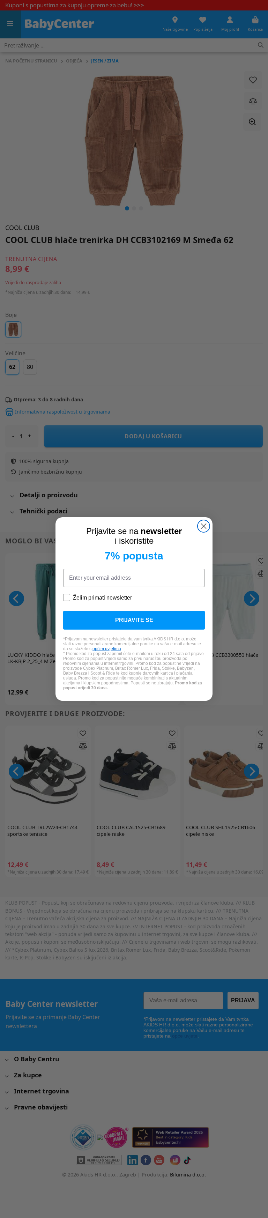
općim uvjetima (106, 648)
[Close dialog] (204, 526)
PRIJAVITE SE (134, 620)
